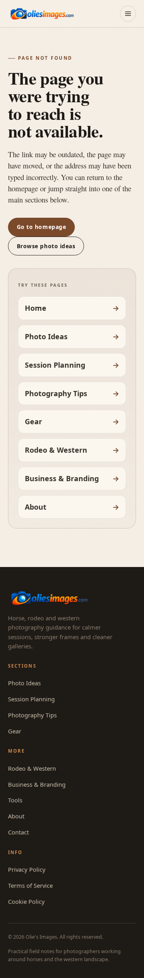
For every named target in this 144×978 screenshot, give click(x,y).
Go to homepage (41, 227)
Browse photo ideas (46, 246)
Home (35, 308)
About (35, 507)
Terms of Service (30, 885)
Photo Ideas (46, 336)
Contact (18, 832)
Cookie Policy (26, 901)
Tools (15, 800)
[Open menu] (128, 14)
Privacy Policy (27, 869)
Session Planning (55, 365)
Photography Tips (56, 393)
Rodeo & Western (56, 450)
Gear (33, 421)
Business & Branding (62, 478)
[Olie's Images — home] (42, 13)
